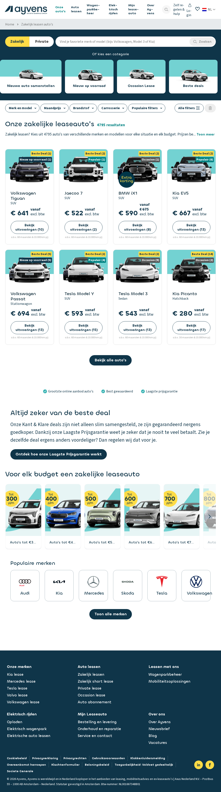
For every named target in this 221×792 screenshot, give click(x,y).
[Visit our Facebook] (209, 765)
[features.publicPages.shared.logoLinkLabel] (26, 9)
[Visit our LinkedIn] (198, 765)
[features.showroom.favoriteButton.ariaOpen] (197, 8)
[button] (209, 516)
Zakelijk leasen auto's (37, 24)
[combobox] (122, 41)
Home (9, 24)
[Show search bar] (166, 9)
